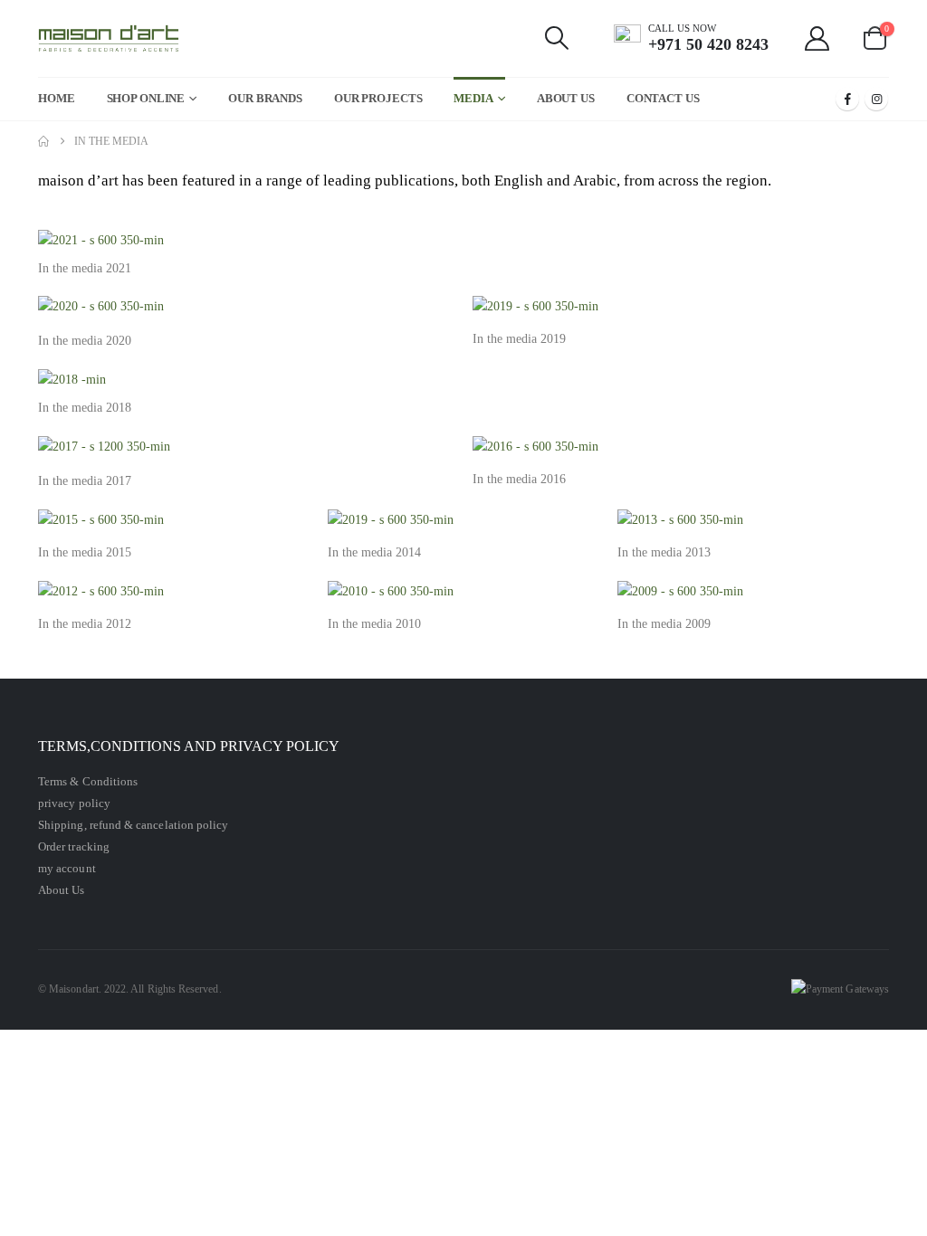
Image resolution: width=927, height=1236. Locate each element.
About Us (566, 98)
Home (56, 98)
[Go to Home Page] (43, 141)
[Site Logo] (109, 38)
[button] (556, 38)
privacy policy (74, 803)
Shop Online (146, 98)
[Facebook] (847, 98)
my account (67, 868)
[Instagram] (876, 98)
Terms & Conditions (88, 781)
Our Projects (378, 98)
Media (473, 98)
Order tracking (74, 846)
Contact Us (663, 98)
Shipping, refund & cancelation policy (133, 825)
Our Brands (265, 98)
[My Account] (817, 38)
